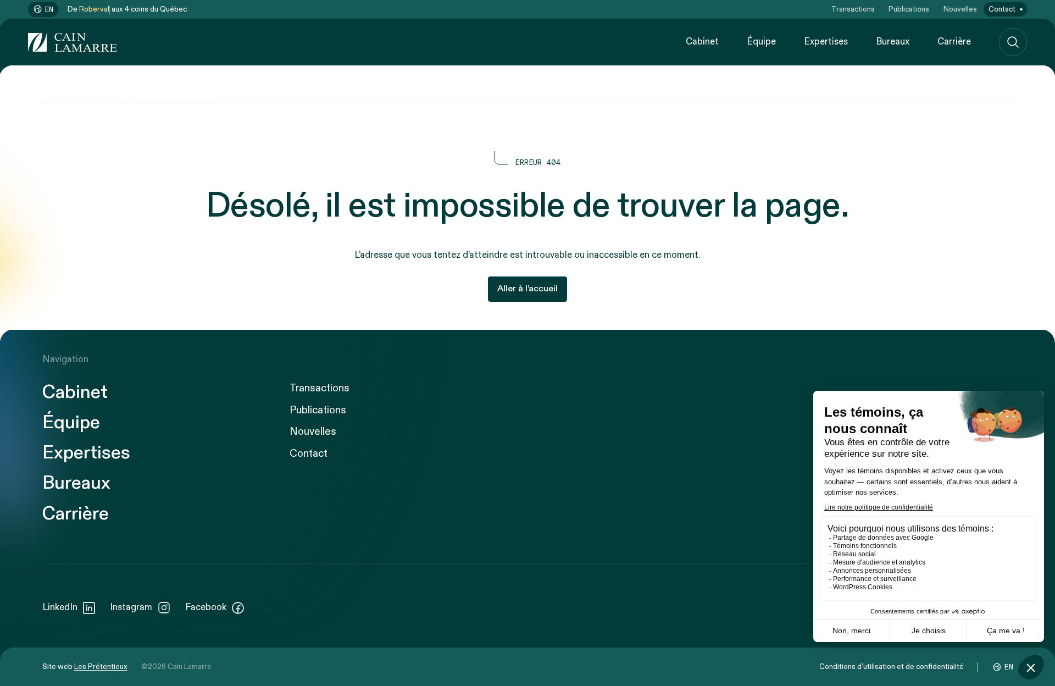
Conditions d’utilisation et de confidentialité (891, 667)
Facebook (205, 607)
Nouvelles (960, 9)
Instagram (131, 607)
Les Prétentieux (100, 667)
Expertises (826, 42)
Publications (909, 9)
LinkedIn (59, 607)
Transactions (853, 9)
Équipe (761, 42)
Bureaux (892, 42)
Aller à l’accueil (527, 289)
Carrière (954, 42)
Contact (1002, 9)
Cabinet (702, 42)
